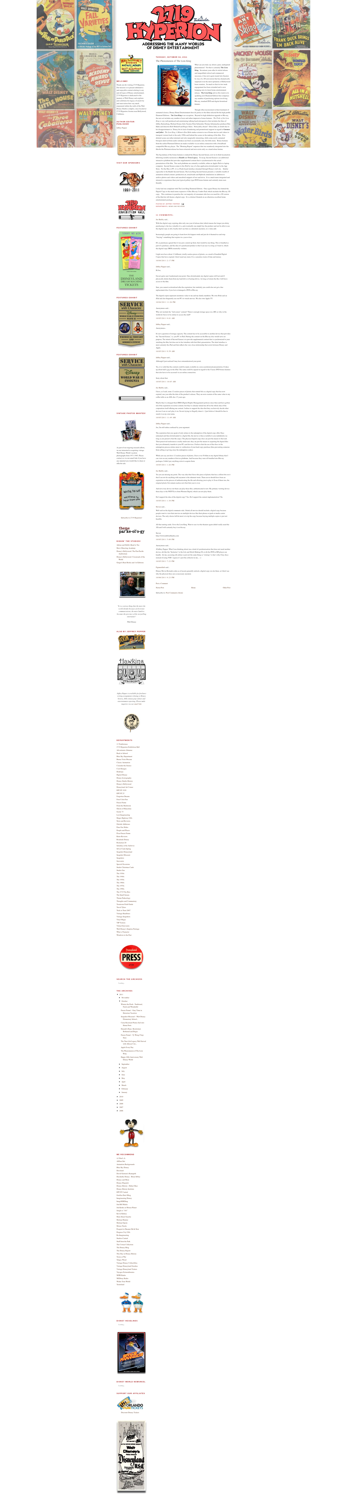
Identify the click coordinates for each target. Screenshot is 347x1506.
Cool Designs (121, 768)
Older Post (226, 587)
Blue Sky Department (124, 756)
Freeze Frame (121, 802)
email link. (138, 704)
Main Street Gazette (124, 1216)
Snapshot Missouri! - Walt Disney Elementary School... (133, 1017)
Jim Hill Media (122, 1204)
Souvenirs (120, 861)
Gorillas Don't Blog (124, 1195)
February (125, 1088)
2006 (121, 1110)
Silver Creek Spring (124, 848)
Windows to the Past (124, 935)
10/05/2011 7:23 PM (165, 561)
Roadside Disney (123, 839)
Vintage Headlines (123, 913)
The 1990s (120, 889)
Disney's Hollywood (124, 784)
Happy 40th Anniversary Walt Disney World (132, 1058)
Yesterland (120, 1284)
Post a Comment (162, 583)
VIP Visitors (121, 922)
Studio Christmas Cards (125, 867)
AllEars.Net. (121, 1161)
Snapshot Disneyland (124, 852)
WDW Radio (121, 1275)
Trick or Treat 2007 (124, 910)
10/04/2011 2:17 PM (165, 260)
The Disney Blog (123, 1247)
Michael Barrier (122, 1220)
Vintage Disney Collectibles (127, 1263)
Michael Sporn (122, 1223)
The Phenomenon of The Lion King (173, 60)
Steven (158, 506)
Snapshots (120, 858)
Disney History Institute (125, 1189)
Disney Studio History (125, 781)
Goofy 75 (120, 811)
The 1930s (120, 873)
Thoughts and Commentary (127, 901)
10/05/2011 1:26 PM (165, 464)
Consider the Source (124, 765)
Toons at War (121, 1257)
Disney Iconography (124, 778)
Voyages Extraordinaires (125, 1272)
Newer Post (160, 587)
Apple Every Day (127, 1047)
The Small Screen (123, 895)
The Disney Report (123, 1250)
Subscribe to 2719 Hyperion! (131, 517)
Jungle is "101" (122, 1210)
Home (193, 587)
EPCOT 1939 (121, 790)
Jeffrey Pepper (161, 266)
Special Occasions (123, 864)
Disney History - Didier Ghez (127, 1186)
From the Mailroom (124, 805)
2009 (121, 1100)
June (123, 1074)
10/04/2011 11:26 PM (166, 302)
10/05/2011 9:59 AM (165, 351)
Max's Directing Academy (126, 548)
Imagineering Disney (124, 1198)
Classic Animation (123, 762)
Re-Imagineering (123, 1235)
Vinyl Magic (121, 919)
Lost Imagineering (123, 815)
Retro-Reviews (122, 836)
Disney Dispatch (123, 1183)
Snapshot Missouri (123, 855)
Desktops (120, 771)
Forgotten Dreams (123, 796)
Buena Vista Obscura (124, 759)
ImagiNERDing (122, 1201)
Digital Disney (122, 775)
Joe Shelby (160, 219)
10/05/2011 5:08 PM (165, 539)
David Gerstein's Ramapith (126, 1173)
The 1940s (120, 876)
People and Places (123, 830)
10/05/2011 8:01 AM (165, 318)
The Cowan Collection (125, 1244)
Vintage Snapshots (123, 916)
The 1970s (120, 885)
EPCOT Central (122, 1192)
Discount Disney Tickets (130, 1412)
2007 (121, 1107)
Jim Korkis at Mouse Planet (127, 1207)
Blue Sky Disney (123, 1167)
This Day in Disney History (126, 1253)
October (124, 1001)
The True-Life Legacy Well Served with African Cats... (133, 1042)
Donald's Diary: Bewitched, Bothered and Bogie (131, 1030)
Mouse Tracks (122, 1226)
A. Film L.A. (121, 1158)
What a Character (123, 932)
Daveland (120, 1170)
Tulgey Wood (121, 1260)
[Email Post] (182, 204)
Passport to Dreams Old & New (128, 1229)
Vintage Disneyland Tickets (127, 1269)
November (125, 997)
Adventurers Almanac (124, 750)
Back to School (122, 753)
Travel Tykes (121, 907)
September (125, 1064)
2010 (121, 1096)
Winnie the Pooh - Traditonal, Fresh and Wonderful (132, 1005)
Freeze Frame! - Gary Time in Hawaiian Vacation (131, 1011)
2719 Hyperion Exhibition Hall (128, 747)
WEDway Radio (122, 1278)
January (124, 1092)
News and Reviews (177, 206)
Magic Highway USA (124, 818)
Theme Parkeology (123, 898)
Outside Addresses (123, 824)
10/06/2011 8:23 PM (165, 577)
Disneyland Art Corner (125, 787)
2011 (121, 994)
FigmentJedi (160, 567)
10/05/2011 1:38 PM (165, 500)
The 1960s (120, 882)
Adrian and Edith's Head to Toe (128, 545)
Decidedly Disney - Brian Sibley (128, 1176)
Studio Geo (121, 870)
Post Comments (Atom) (174, 592)
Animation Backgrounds (126, 1164)
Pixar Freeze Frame (123, 833)
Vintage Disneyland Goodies (127, 1266)
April (123, 1081)
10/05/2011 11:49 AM (166, 417)
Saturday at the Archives (125, 845)
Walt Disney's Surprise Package (128, 929)
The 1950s (120, 879)
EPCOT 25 (120, 793)
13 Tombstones (122, 744)
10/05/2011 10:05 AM (166, 381)
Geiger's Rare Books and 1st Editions (130, 562)
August (124, 1067)
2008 (121, 1103)
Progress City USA (123, 1232)
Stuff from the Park (123, 1241)
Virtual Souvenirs (123, 926)
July (123, 1071)
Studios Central (122, 1238)
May (123, 1078)
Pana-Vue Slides (122, 827)
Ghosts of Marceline (124, 808)
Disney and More (123, 1179)
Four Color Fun (122, 799)
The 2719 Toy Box (123, 892)
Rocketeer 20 (121, 842)
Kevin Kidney (122, 1213)
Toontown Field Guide (125, 904)
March (124, 1085)
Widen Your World (123, 1281)
